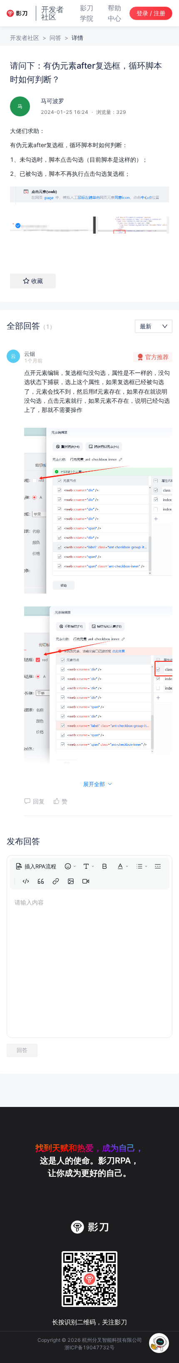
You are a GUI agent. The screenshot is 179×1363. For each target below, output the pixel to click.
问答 (55, 37)
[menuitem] (36, 866)
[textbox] (89, 191)
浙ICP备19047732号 (89, 1347)
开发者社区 (24, 37)
